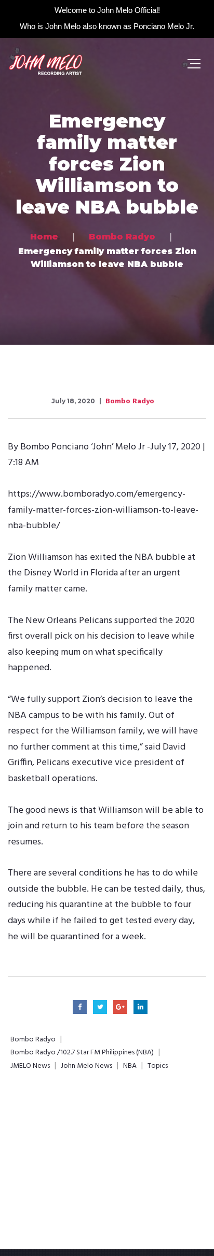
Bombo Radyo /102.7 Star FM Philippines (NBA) (82, 1053)
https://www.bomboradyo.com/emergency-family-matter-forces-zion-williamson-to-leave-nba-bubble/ (103, 510)
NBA (130, 1066)
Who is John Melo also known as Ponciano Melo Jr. (107, 26)
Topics (158, 1066)
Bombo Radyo (129, 401)
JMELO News (30, 1066)
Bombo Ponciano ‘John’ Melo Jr (82, 447)
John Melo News (86, 1066)
